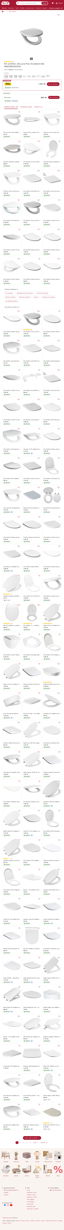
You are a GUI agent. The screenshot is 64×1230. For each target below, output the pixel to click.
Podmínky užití (31, 1206)
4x (11, 623)
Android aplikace (56, 1190)
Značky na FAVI (31, 1194)
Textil (17, 8)
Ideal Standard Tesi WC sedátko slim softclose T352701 (39, 978)
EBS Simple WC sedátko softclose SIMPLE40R (37, 1037)
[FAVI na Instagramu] (8, 1205)
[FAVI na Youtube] (11, 1205)
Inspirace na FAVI (32, 1197)
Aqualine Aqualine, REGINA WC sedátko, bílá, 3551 (18, 596)
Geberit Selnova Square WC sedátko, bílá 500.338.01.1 (19, 948)
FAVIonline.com (7, 1217)
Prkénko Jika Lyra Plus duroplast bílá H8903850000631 (19, 191)
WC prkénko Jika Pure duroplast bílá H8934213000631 (39, 478)
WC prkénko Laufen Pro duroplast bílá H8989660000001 (19, 420)
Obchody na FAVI (31, 1192)
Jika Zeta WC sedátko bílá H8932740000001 (16, 1125)
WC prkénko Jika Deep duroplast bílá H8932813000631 (19, 449)
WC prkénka (12, 11)
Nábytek (4, 8)
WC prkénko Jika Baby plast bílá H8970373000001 (38, 655)
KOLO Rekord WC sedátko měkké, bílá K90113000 (18, 478)
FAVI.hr (38, 1220)
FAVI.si (9, 1223)
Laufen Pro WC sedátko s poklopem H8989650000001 (39, 831)
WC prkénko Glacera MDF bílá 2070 (33, 566)
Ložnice (27, 1175)
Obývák (16, 1175)
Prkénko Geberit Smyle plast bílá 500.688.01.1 (36, 684)
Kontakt (6, 1192)
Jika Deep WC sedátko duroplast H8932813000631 (18, 1095)
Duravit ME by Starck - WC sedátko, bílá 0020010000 (39, 1095)
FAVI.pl (23, 1220)
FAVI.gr (5, 1223)
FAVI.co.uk (54, 1220)
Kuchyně (38, 8)
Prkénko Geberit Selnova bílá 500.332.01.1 (15, 743)
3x (13, 61)
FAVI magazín (30, 1199)
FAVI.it (43, 1220)
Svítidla (22, 8)
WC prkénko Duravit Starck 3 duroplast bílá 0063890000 (40, 162)
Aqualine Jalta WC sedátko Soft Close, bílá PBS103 (38, 919)
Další (34, 1142)
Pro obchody (30, 1201)
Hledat (44, 3)
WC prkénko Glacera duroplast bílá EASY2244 (16, 331)
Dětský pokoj (37, 1176)
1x (31, 623)
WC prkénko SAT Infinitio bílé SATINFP (34, 596)
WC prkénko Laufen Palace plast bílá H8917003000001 (19, 655)
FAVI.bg (60, 1220)
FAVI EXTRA (30, 1204)
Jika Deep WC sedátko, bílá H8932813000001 (16, 772)
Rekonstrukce (30, 8)
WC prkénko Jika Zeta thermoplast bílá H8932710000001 (20, 361)
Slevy (58, 1175)
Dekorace (11, 8)
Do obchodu (54, 84)
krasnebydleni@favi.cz (12, 1190)
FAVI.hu (33, 1220)
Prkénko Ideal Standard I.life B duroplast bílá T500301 (39, 1066)
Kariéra (6, 1194)
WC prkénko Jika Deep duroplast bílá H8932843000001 (19, 220)
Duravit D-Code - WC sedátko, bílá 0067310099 (37, 713)
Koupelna (45, 8)
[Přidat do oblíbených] (19, 112)
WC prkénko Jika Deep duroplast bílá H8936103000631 (39, 420)
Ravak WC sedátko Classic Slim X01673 (34, 1125)
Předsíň (48, 1175)
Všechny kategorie (54, 8)
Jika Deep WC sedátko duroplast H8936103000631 (18, 566)
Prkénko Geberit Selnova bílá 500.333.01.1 (35, 537)
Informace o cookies (32, 1208)
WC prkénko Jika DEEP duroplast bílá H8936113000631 (39, 191)
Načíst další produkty (31, 1138)
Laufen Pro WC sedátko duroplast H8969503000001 (18, 919)
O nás (28, 1190)
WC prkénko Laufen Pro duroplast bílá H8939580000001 (19, 250)
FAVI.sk (18, 1220)
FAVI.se (48, 1220)
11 (59, 15)
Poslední (43, 1142)
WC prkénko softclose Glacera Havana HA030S (17, 801)
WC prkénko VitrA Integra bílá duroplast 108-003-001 (18, 890)
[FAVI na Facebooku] (5, 1205)
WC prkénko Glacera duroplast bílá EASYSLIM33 (37, 250)
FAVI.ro (28, 1220)
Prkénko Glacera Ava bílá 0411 (52, 860)
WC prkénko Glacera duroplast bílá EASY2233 (36, 279)
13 (19, 340)
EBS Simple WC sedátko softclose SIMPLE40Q (17, 1007)
